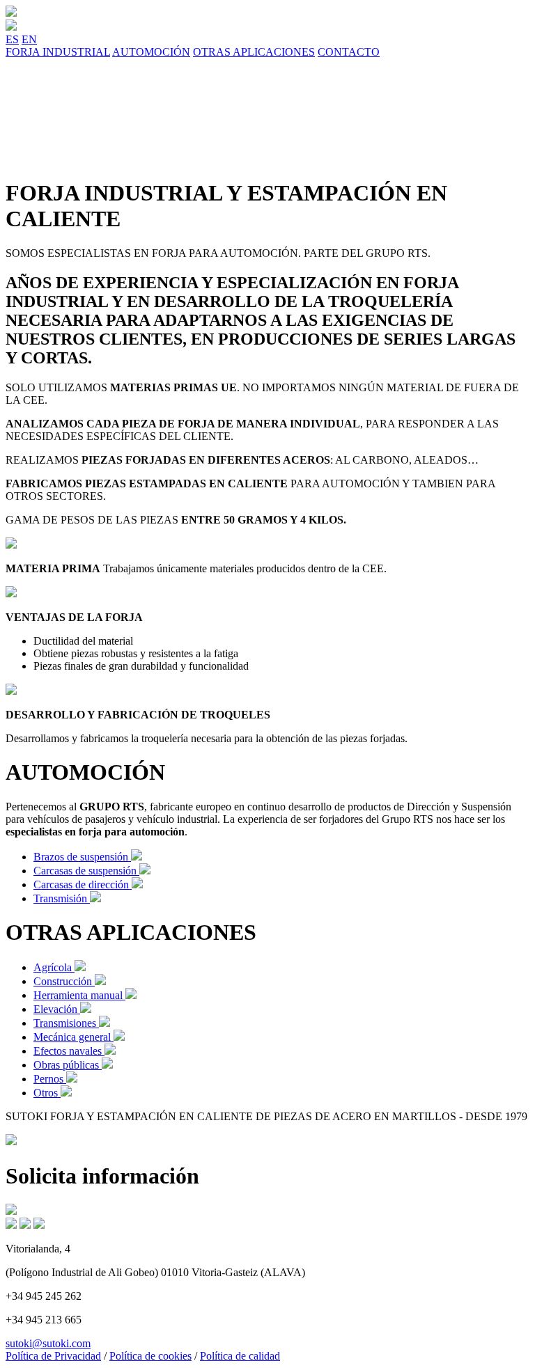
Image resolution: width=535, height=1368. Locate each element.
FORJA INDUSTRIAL (58, 52)
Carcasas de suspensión (86, 870)
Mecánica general (73, 1037)
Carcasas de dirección (82, 884)
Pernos (49, 1079)
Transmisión (61, 898)
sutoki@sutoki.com (48, 1343)
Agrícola (54, 967)
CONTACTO (349, 52)
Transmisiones (66, 1023)
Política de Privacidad (53, 1356)
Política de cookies (150, 1356)
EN (29, 39)
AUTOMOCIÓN (151, 52)
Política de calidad (240, 1356)
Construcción (64, 981)
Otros (47, 1093)
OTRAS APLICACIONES (254, 52)
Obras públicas (67, 1065)
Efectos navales (68, 1051)
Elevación (56, 1009)
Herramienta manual (79, 995)
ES (12, 39)
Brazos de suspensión (82, 857)
